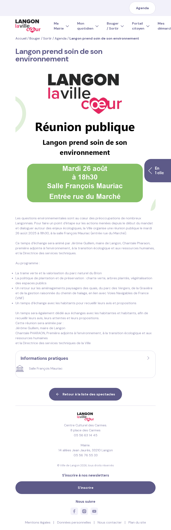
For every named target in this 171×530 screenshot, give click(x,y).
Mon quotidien (85, 26)
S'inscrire (85, 487)
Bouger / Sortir (113, 26)
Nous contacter (110, 522)
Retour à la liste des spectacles (89, 394)
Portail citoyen (138, 26)
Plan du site (137, 522)
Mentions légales (37, 522)
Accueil (20, 38)
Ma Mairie (59, 26)
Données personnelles (74, 522)
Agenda (142, 8)
